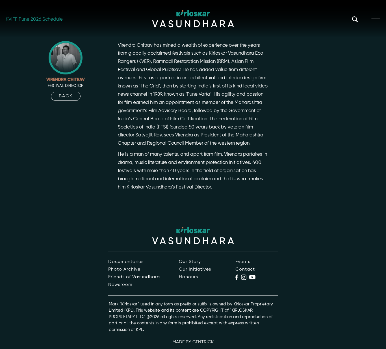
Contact (245, 269)
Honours (188, 277)
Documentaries (126, 262)
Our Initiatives (195, 269)
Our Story (190, 262)
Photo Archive (124, 269)
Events (242, 262)
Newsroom (120, 284)
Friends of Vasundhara (134, 277)
